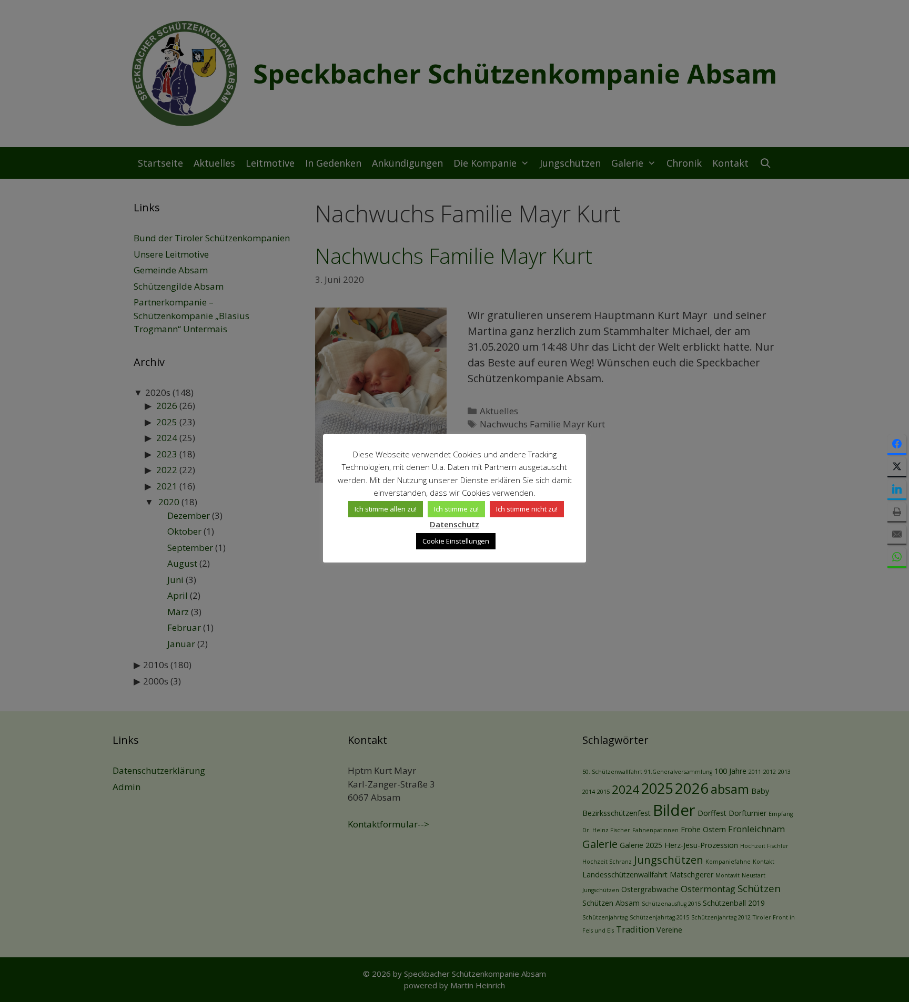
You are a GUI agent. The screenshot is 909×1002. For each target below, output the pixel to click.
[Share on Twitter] (896, 467)
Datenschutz (454, 524)
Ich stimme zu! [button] (456, 509)
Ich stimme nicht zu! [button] (527, 509)
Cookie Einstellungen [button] (455, 541)
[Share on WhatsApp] (896, 557)
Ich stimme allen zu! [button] (386, 509)
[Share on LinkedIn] (896, 489)
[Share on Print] (896, 512)
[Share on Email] (896, 535)
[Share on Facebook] (896, 444)
